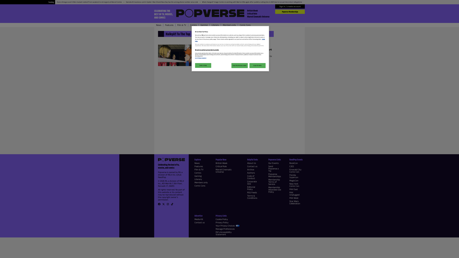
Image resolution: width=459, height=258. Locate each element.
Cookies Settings (203, 65)
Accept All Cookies (258, 65)
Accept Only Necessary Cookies (239, 65)
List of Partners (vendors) (200, 58)
